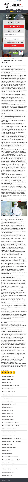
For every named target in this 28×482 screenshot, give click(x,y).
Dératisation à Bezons (7, 398)
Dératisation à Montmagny (8, 463)
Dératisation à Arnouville (8, 466)
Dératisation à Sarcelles (7, 379)
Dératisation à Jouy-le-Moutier (9, 447)
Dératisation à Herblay (7, 416)
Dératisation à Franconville (8, 388)
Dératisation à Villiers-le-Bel (8, 404)
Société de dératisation (6, 58)
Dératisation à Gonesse (7, 407)
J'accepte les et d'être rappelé (15, 42)
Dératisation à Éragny (7, 444)
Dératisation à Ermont (7, 401)
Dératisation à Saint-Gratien (8, 435)
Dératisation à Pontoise (7, 395)
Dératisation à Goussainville (8, 391)
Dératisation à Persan (7, 475)
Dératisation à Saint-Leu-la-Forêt (10, 456)
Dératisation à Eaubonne (8, 419)
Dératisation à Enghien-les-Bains (10, 469)
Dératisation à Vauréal (7, 453)
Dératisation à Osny (6, 450)
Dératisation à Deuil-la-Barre (9, 428)
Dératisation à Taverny (7, 410)
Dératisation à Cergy (7, 382)
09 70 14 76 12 (15, 26)
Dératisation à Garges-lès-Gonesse (10, 385)
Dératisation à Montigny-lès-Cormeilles (11, 438)
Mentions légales (6, 480)
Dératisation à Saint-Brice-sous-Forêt (11, 459)
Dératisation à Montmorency (8, 432)
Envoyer (14, 45)
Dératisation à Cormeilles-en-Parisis (10, 425)
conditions (14, 42)
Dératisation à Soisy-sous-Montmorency (11, 441)
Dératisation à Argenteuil (8, 376)
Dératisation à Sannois (7, 413)
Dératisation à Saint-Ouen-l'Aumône (10, 422)
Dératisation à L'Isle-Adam (8, 472)
